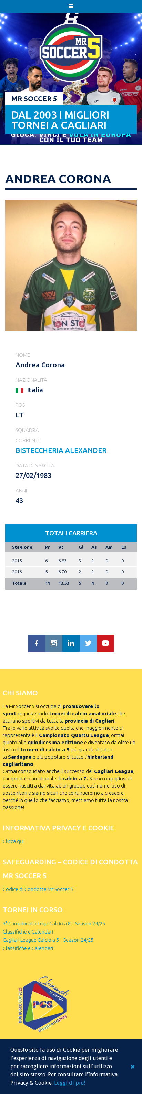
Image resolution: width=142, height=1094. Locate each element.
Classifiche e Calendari (28, 932)
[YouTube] (105, 643)
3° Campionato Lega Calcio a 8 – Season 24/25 (54, 923)
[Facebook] (36, 643)
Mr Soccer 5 (34, 98)
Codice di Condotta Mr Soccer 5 (38, 889)
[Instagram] (53, 643)
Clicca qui (13, 841)
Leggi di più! (69, 1083)
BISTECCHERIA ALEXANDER (61, 450)
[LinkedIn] (71, 643)
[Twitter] (88, 643)
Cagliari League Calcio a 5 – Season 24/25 (48, 940)
